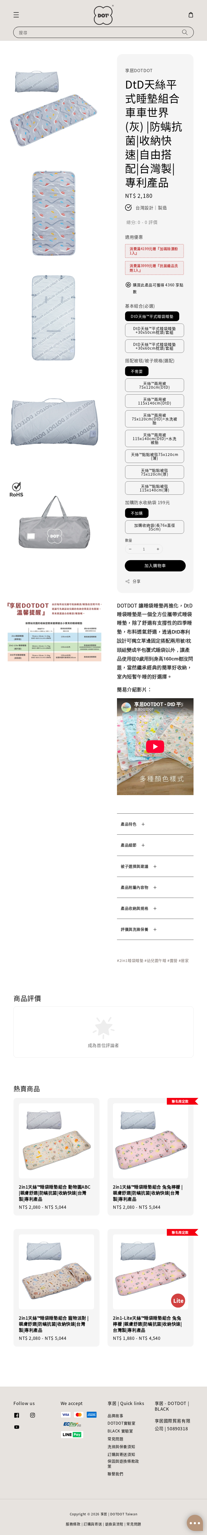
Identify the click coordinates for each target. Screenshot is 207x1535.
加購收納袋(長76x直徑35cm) (154, 527)
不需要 (137, 371)
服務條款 (73, 1523)
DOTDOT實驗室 (121, 1423)
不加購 (137, 513)
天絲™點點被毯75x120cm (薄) (154, 456)
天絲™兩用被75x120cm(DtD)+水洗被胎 (154, 418)
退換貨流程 (114, 1523)
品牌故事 (115, 1415)
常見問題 (115, 1438)
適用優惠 (134, 237)
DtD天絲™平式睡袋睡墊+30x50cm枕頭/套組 (154, 330)
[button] (16, 15)
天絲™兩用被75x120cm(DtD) (154, 385)
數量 (128, 540)
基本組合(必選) (140, 306)
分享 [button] (136, 581)
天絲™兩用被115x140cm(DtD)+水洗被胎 (155, 438)
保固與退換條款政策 (123, 1463)
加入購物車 (155, 565)
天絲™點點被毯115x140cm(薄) (155, 488)
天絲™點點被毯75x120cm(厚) (154, 472)
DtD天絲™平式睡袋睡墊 (152, 316)
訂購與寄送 (93, 1523)
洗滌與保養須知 (121, 1446)
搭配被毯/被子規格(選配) (150, 360)
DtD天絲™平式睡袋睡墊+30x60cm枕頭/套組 (154, 346)
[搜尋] (185, 32)
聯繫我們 (115, 1473)
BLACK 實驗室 (120, 1431)
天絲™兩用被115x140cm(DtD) (154, 401)
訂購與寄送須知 (121, 1454)
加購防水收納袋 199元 (147, 502)
